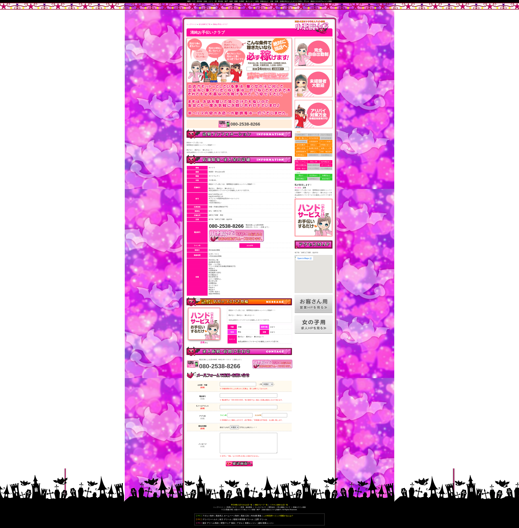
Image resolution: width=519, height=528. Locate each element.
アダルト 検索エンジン (246, 523)
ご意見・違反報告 (245, 507)
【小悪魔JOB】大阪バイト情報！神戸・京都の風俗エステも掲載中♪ (252, 510)
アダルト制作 (208, 516)
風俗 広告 (245, 516)
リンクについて (260, 507)
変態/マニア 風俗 (228, 523)
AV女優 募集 (256, 516)
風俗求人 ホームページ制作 (227, 516)
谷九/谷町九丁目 (204, 24)
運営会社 (271, 507)
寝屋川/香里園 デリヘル (243, 519)
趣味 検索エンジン (266, 523)
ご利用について (231, 507)
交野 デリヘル (261, 519)
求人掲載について (283, 507)
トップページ (191, 24)
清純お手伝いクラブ (220, 24)
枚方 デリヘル (225, 519)
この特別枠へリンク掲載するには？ (278, 516)
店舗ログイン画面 (299, 507)
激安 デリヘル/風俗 (210, 523)
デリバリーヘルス (210, 519)
